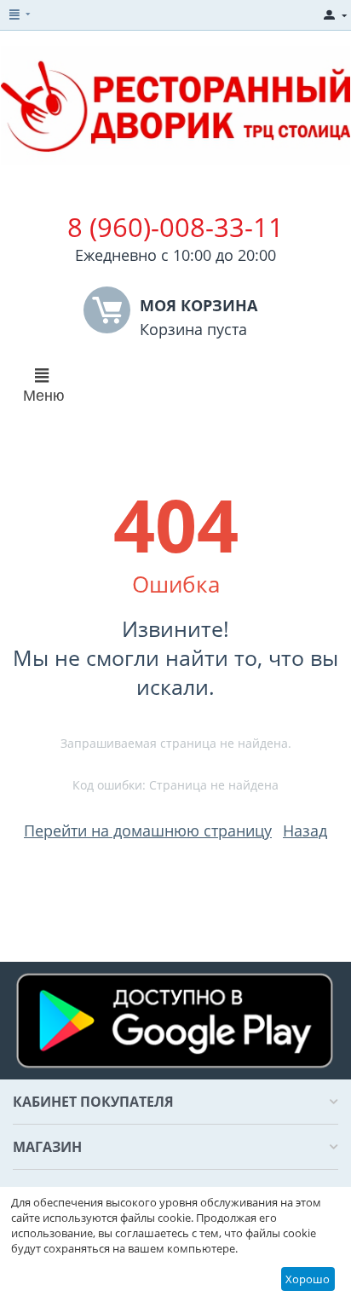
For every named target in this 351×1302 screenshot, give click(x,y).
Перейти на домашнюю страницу (148, 830)
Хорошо (307, 1279)
